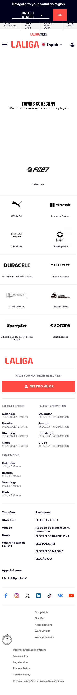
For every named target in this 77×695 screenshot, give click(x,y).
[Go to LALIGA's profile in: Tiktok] (49, 596)
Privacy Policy (21, 668)
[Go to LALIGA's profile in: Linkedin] (38, 596)
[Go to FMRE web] (17, 639)
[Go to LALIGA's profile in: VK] (60, 596)
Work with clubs (44, 637)
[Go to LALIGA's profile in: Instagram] (16, 596)
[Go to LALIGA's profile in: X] (27, 596)
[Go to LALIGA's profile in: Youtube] (71, 596)
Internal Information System (29, 649)
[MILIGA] (71, 45)
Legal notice (20, 662)
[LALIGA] (25, 44)
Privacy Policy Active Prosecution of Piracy (38, 680)
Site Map (40, 618)
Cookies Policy (21, 674)
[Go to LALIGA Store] (38, 34)
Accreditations (43, 624)
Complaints (41, 612)
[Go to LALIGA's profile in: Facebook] (5, 596)
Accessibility (20, 656)
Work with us (42, 630)
